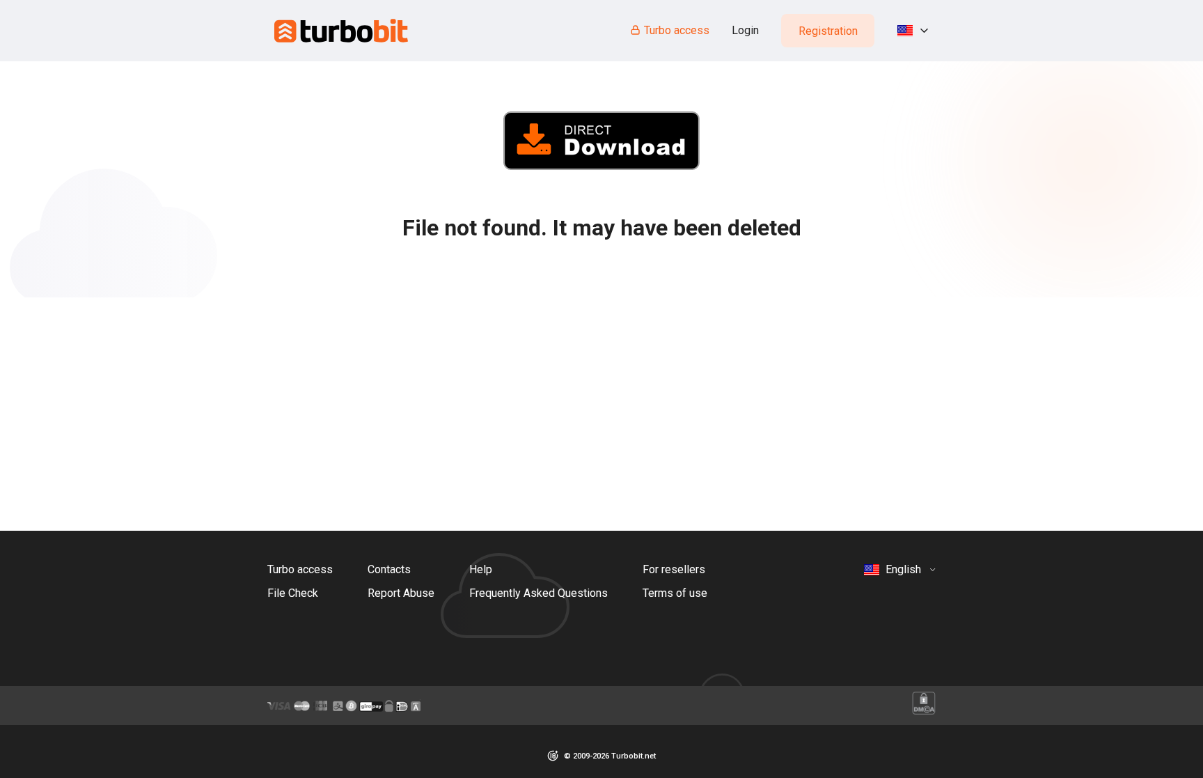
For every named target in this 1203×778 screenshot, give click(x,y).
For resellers (674, 569)
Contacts (389, 569)
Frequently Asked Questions (538, 593)
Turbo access (676, 30)
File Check (292, 593)
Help (480, 569)
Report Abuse (401, 593)
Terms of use (675, 593)
